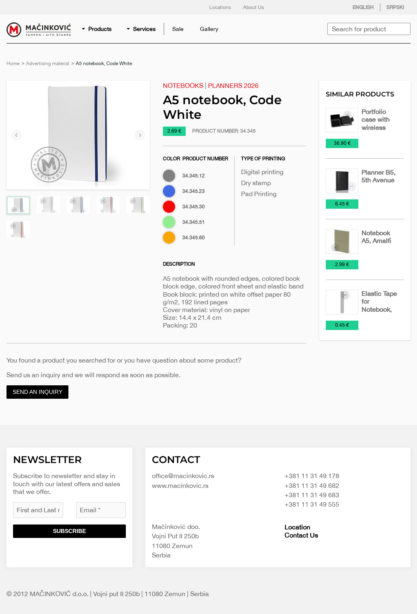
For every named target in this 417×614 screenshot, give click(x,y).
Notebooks (183, 85)
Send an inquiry (37, 392)
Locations (220, 7)
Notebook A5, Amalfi (376, 236)
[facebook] (284, 7)
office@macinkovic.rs (183, 475)
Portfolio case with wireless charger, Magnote (376, 127)
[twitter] (300, 7)
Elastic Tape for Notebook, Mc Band (379, 305)
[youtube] (333, 7)
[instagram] (316, 7)
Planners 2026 (233, 85)
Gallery (209, 29)
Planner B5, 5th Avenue (378, 176)
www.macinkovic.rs (180, 485)
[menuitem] (97, 29)
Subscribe (69, 531)
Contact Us (301, 535)
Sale (178, 29)
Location (297, 527)
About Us (253, 7)
